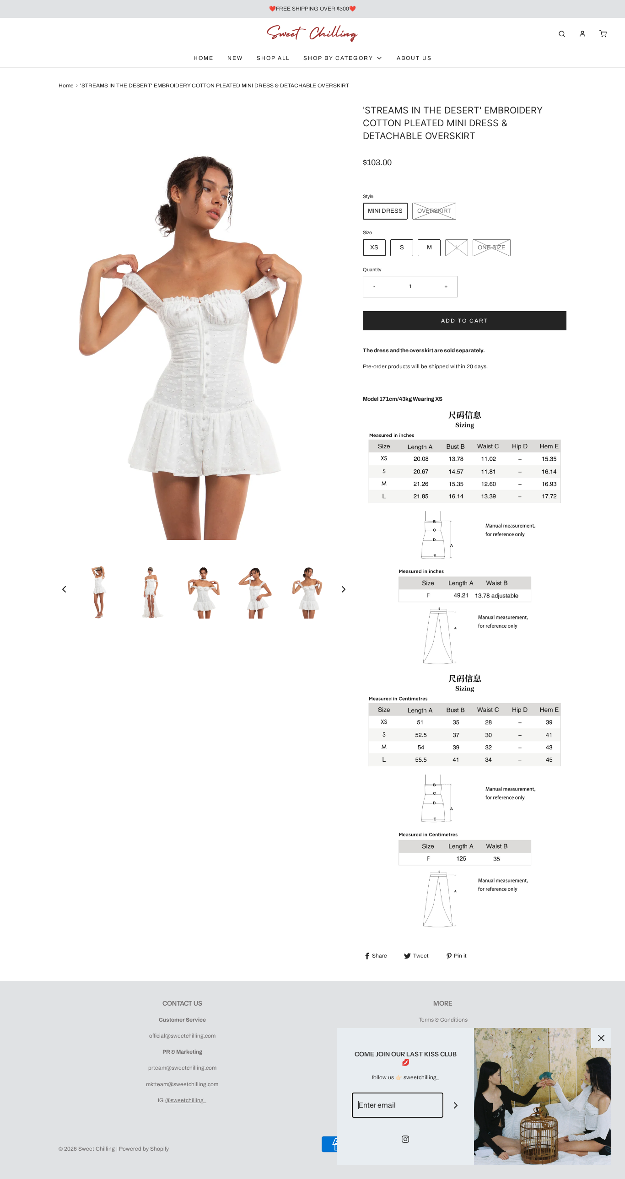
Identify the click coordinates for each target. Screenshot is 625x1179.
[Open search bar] (562, 33)
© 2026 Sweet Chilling (87, 1149)
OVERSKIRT (434, 211)
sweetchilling (420, 1077)
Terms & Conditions (443, 1020)
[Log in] (582, 34)
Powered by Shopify (144, 1149)
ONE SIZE (492, 247)
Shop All (273, 58)
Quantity (372, 269)
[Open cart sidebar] (603, 33)
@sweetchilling (184, 1100)
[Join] (456, 1105)
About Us (414, 58)
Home (204, 58)
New (235, 58)
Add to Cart (464, 321)
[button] (64, 589)
